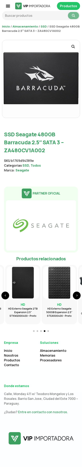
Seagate (22, 170)
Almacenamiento (25, 26)
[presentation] (5, 295)
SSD (44, 26)
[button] (8, 6)
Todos (36, 165)
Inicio (6, 26)
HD (59, 304)
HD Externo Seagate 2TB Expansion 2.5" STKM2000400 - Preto (23, 312)
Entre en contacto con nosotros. (43, 412)
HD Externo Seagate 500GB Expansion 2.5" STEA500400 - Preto (59, 312)
